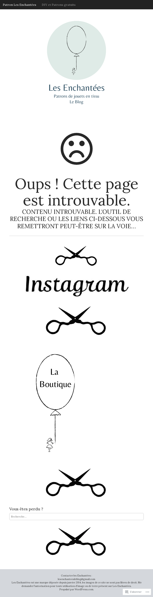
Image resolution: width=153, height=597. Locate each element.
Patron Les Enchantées (19, 5)
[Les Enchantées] (76, 55)
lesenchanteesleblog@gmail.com (76, 579)
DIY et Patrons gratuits (59, 5)
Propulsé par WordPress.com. (76, 589)
